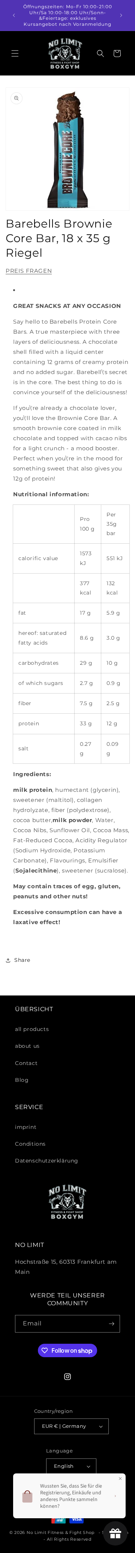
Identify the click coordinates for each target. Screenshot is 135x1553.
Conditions (30, 1143)
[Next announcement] (121, 15)
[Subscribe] (111, 1324)
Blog (21, 1080)
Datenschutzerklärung (46, 1160)
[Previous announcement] (14, 15)
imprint (25, 1127)
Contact (26, 1063)
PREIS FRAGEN (29, 270)
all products (32, 1029)
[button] (15, 53)
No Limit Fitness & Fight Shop (60, 1532)
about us (27, 1046)
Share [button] (22, 960)
